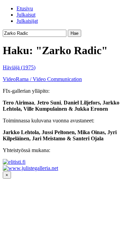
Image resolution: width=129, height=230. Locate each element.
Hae (74, 33)
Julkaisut (26, 15)
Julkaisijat (27, 21)
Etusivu (25, 8)
